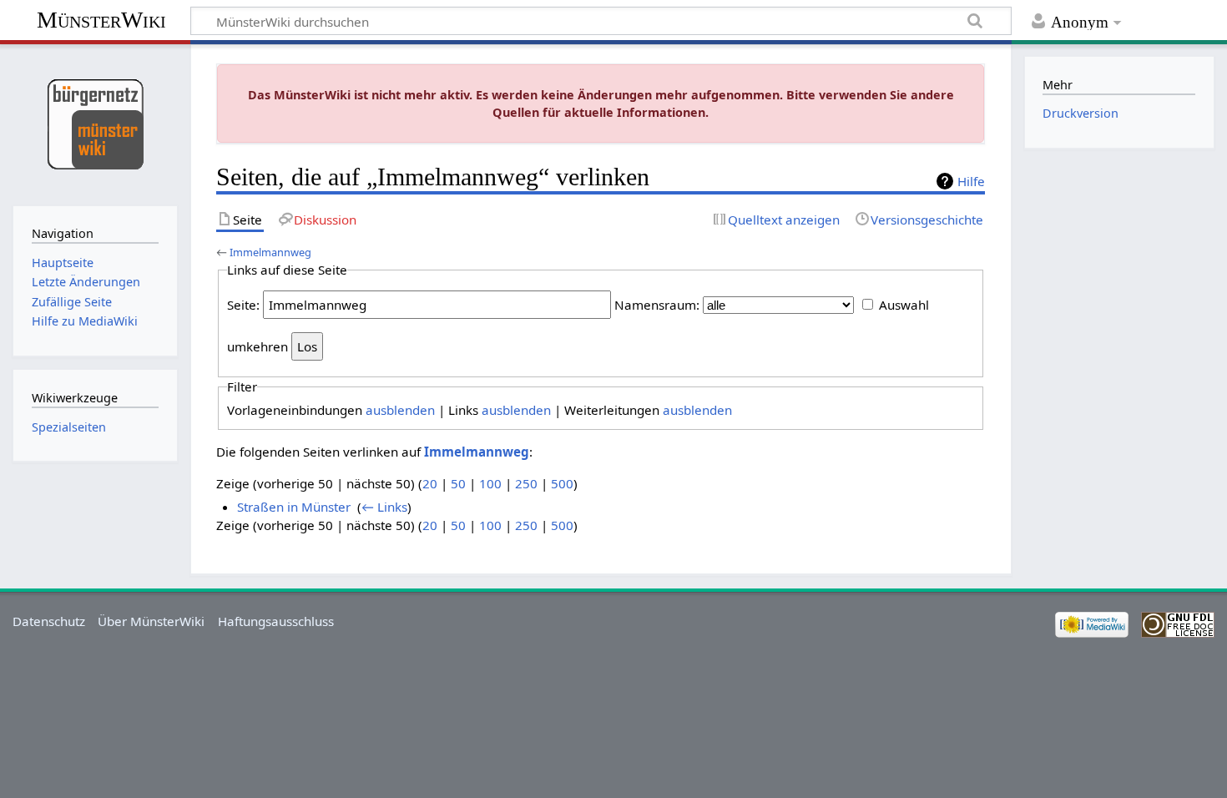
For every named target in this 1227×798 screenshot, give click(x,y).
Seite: (243, 304)
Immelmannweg (270, 252)
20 (429, 483)
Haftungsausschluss (276, 621)
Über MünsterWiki (151, 621)
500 (562, 483)
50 (458, 483)
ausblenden (400, 410)
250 (526, 483)
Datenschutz (49, 621)
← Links (384, 506)
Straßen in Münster (294, 506)
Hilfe (971, 181)
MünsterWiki (101, 20)
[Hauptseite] (94, 123)
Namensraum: (656, 304)
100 (490, 483)
